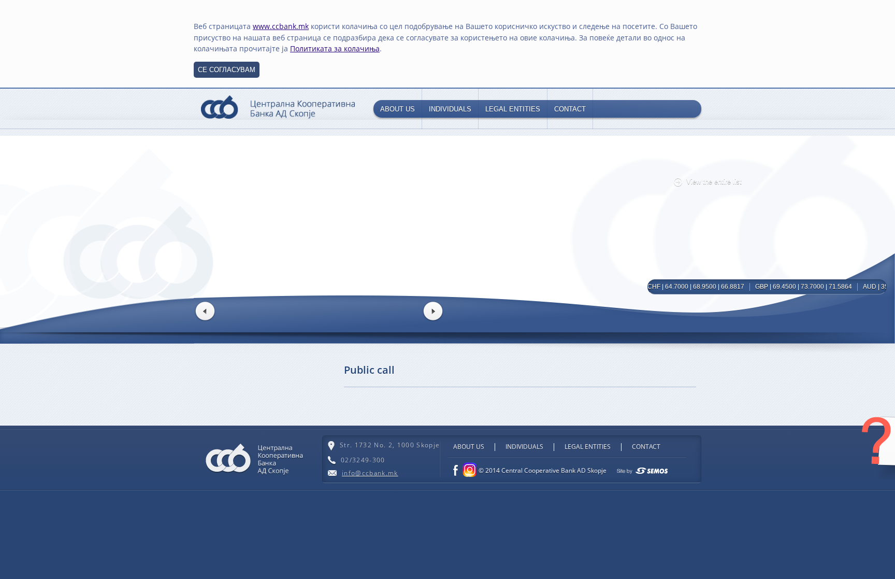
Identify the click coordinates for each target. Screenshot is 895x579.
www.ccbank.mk (281, 26)
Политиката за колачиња (335, 48)
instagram (468, 469)
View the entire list (714, 182)
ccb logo (278, 108)
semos (642, 471)
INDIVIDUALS (450, 109)
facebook (455, 470)
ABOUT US (397, 109)
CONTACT (570, 109)
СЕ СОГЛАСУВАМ (226, 70)
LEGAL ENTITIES (512, 109)
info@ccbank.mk (370, 473)
